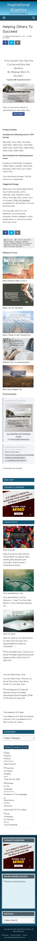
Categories (17, 747)
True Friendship (10, 825)
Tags (26, 747)
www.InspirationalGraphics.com (14, 937)
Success (10, 240)
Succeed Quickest (15, 246)
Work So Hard (9, 634)
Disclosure (5, 935)
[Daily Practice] (18, 757)
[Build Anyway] (18, 537)
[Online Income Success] (18, 893)
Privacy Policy (15, 935)
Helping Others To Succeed (20, 243)
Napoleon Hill (11, 80)
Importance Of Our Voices (15, 810)
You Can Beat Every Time (14, 674)
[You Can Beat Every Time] (18, 661)
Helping (18, 242)
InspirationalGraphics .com (15, 36)
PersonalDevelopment (19, 439)
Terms (25, 935)
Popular (8, 747)
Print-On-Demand (22, 200)
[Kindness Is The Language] (18, 787)
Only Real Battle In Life (13, 593)
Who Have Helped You (12, 389)
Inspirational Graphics (15, 400)
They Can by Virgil (12, 779)
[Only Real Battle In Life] (18, 580)
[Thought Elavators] (18, 504)
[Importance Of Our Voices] (18, 802)
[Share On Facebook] (5, 42)
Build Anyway (9, 550)
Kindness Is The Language (15, 794)
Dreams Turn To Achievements (16, 362)
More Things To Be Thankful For (17, 335)
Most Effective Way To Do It (15, 281)
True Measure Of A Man (13, 712)
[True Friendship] (18, 817)
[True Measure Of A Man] (18, 699)
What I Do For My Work (13, 308)
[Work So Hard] (18, 621)
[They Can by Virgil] (18, 772)
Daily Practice (10, 764)
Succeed (18, 245)
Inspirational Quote (23, 80)
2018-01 (20, 240)
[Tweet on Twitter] (11, 42)
